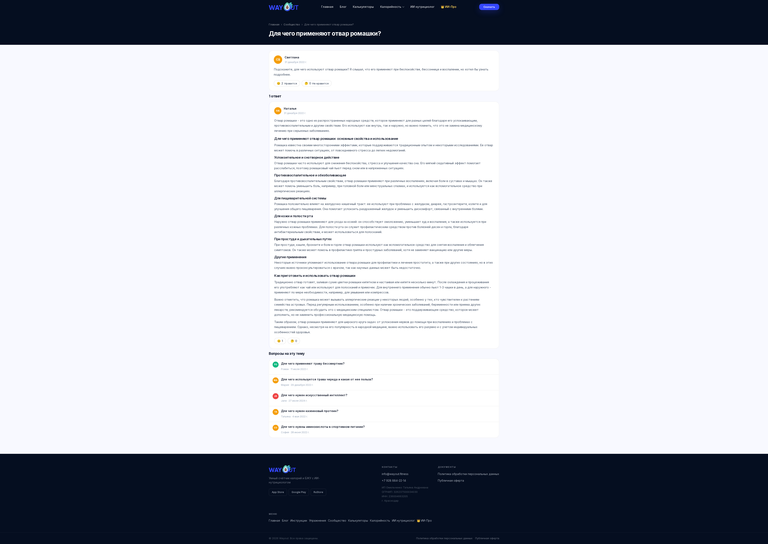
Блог (343, 6)
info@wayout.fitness (395, 474)
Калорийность (390, 6)
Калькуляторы (363, 6)
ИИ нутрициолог (422, 6)
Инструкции (298, 520)
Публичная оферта (451, 480)
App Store (278, 492)
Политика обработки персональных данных (468, 474)
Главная (327, 6)
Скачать (489, 6)
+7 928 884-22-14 (394, 480)
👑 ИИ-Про (448, 6)
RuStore (318, 492)
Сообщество (292, 24)
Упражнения (317, 520)
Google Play (299, 492)
